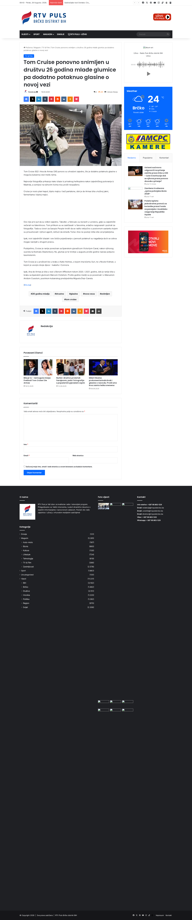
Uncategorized (27, 575)
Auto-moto (28, 542)
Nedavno (132, 157)
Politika (26, 599)
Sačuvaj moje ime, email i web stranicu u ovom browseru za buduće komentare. (59, 467)
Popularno (147, 157)
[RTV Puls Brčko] (44, 18)
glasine (74, 293)
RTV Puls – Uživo (78, 34)
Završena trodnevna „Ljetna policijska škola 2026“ (155, 191)
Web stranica (77, 455)
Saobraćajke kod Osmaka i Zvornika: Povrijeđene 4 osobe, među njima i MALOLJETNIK (99, 3)
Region (26, 603)
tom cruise (71, 299)
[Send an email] (37, 92)
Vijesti (24, 34)
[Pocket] (76, 99)
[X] (32, 99)
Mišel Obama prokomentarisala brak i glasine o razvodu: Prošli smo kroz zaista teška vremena (103, 382)
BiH (24, 583)
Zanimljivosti (28, 567)
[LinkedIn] (38, 99)
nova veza (89, 293)
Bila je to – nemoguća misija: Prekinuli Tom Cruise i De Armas (37, 380)
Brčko (25, 587)
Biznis (25, 546)
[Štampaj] (98, 311)
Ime (26, 444)
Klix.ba (27, 285)
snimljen (105, 293)
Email (27, 455)
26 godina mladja (41, 293)
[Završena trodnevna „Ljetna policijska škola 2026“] (135, 192)
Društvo (26, 591)
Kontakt (169, 915)
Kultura (26, 550)
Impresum (160, 915)
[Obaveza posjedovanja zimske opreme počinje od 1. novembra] (115, 703)
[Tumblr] (45, 99)
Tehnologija (28, 558)
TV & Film (46, 47)
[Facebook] (26, 99)
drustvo (60, 293)
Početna (28, 47)
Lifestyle (26, 554)
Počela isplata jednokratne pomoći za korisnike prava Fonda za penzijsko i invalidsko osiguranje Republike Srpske (155, 208)
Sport (36, 34)
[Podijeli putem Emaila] (92, 311)
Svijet (25, 607)
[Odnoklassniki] (70, 99)
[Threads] (166, 2)
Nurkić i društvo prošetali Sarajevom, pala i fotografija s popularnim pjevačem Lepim (70, 380)
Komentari (164, 157)
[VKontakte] (63, 99)
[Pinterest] (51, 99)
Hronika (26, 595)
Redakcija (32, 92)
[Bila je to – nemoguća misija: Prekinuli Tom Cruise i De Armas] (38, 367)
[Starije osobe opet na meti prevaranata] (103, 712)
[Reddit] (57, 99)
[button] (148, 74)
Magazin (47, 34)
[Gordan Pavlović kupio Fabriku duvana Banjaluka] (127, 506)
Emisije (60, 34)
